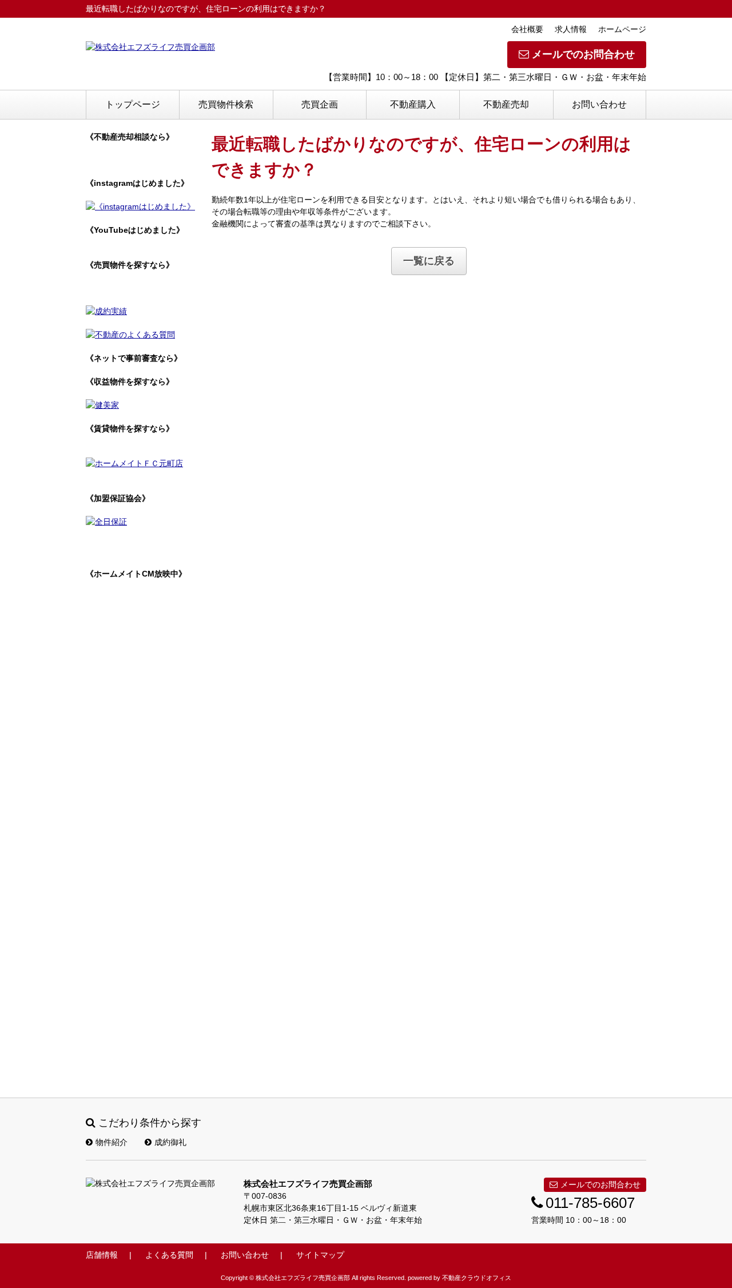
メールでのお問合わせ (583, 54)
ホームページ (622, 29)
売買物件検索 (225, 104)
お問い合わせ (599, 104)
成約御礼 (170, 1142)
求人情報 (571, 29)
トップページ (132, 104)
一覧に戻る (429, 261)
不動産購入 (413, 104)
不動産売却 (506, 104)
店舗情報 (102, 1254)
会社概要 (527, 29)
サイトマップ (320, 1254)
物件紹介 (112, 1142)
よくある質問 (169, 1254)
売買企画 (319, 104)
